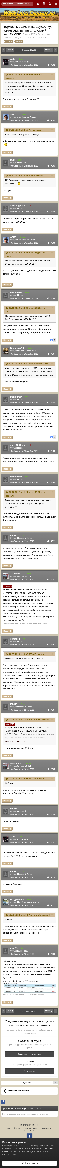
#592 (53, 579)
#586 (53, 298)
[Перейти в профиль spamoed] (6, 642)
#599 (53, 905)
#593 (53, 645)
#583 (53, 166)
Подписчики (27, 1083)
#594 (53, 710)
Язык (8, 1128)
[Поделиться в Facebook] (3, 1102)
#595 (53, 769)
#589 (53, 451)
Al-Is (12, 59)
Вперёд (48, 49)
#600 (53, 954)
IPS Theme (24, 1125)
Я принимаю (31, 1163)
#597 (53, 842)
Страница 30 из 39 (29, 50)
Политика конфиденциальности (37, 1128)
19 (55, 1083)
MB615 (13, 535)
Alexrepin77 (16, 573)
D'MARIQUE (15, 34)
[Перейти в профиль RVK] (6, 163)
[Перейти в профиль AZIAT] (6, 117)
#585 (53, 243)
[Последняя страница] (55, 50)
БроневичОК (36, 74)
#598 (53, 877)
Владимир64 (17, 899)
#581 (53, 65)
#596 (53, 814)
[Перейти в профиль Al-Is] (6, 62)
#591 (53, 541)
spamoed (15, 639)
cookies (51, 1146)
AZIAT (13, 114)
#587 (53, 354)
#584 (53, 211)
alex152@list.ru (18, 205)
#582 (53, 120)
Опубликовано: (24, 65)
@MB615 (7, 587)
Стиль (17, 1128)
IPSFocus (35, 1125)
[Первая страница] (3, 50)
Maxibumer (16, 292)
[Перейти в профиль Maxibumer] (6, 295)
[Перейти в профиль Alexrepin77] (6, 576)
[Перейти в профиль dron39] (6, 951)
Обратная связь (29, 1131)
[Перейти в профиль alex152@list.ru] (6, 209)
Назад (10, 49)
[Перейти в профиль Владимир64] (6, 902)
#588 (53, 403)
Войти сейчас (29, 1071)
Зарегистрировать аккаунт (29, 1054)
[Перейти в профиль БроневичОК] (6, 351)
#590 (53, 483)
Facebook (29, 1136)
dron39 (14, 948)
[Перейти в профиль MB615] (6, 538)
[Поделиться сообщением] (48, 65)
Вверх (6, 107)
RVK (12, 160)
